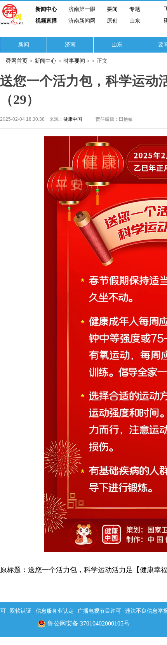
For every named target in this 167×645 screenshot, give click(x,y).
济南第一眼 (82, 9)
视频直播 (46, 21)
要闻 (112, 9)
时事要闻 (74, 61)
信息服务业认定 (55, 611)
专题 (134, 9)
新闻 (23, 45)
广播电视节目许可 (99, 611)
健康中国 (72, 119)
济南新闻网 (82, 21)
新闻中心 (46, 9)
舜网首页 (17, 61)
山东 (134, 21)
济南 (70, 45)
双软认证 (20, 611)
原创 (112, 21)
